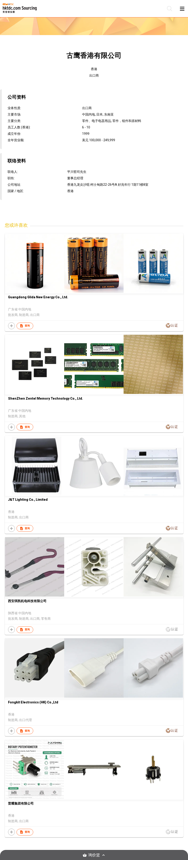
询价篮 (94, 855)
